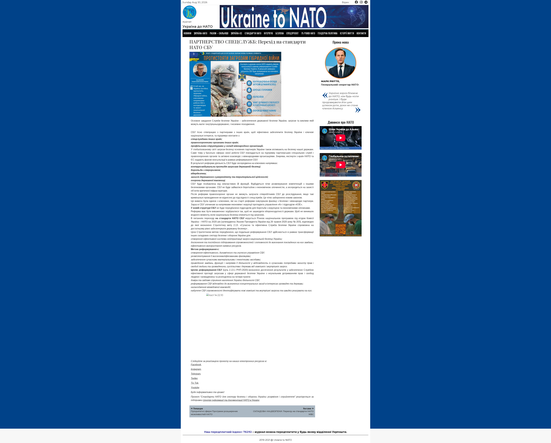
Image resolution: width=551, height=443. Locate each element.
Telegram (195, 374)
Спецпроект (292, 33)
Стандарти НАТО (253, 33)
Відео (345, 2)
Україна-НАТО (200, 33)
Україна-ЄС (236, 33)
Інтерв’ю (268, 33)
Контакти (361, 33)
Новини (187, 33)
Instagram (196, 369)
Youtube (195, 387)
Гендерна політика (327, 33)
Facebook (196, 364)
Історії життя (347, 33)
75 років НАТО (308, 33)
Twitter (194, 378)
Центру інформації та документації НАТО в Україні (231, 400)
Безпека (280, 33)
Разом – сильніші (219, 33)
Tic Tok (194, 383)
